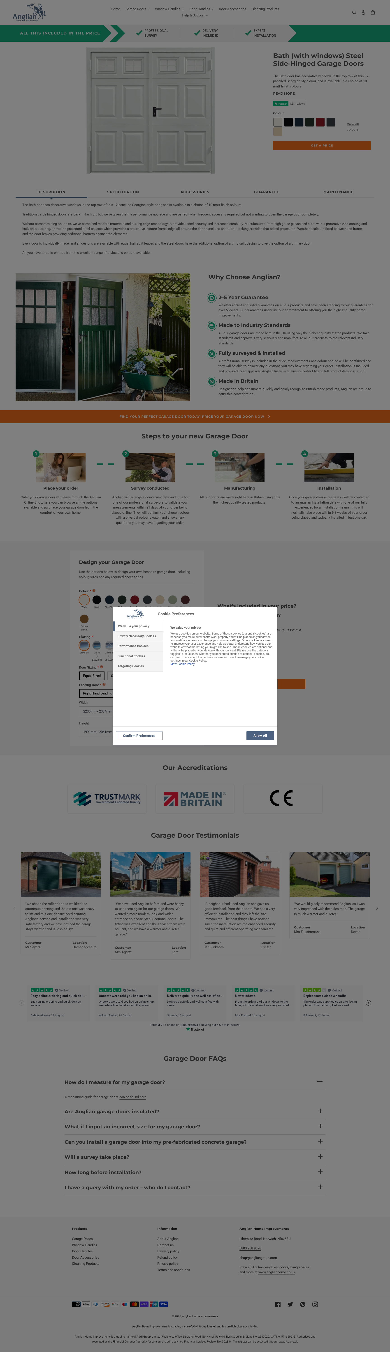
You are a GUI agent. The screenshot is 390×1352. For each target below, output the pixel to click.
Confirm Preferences (139, 736)
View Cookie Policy (182, 664)
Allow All (260, 736)
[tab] (138, 626)
